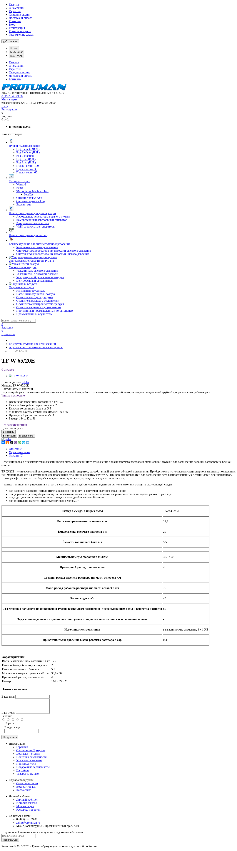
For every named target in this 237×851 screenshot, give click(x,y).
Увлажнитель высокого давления (37, 270)
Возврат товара (26, 786)
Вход (12, 24)
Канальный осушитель (30, 290)
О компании (16, 7)
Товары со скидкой (28, 773)
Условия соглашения (29, 760)
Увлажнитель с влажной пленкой (37, 274)
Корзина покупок (20, 31)
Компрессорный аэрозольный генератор (41, 219)
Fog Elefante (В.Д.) (27, 149)
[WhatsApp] (19, 442)
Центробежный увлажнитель (34, 280)
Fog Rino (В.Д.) (26, 159)
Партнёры (22, 770)
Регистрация (17, 27)
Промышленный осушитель (34, 314)
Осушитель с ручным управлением (38, 307)
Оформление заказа (21, 34)
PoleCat (28, 194)
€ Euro (13, 48)
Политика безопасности (31, 757)
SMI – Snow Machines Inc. (32, 191)
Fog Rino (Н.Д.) (26, 162)
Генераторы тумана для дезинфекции (32, 343)
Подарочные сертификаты (33, 767)
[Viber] (15, 442)
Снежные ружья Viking (30, 201)
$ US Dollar (16, 52)
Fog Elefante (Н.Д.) (28, 152)
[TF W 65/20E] (18, 375)
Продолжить (10, 737)
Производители (26, 763)
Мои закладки (25, 806)
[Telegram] (27, 442)
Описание (15, 448)
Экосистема (23, 204)
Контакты (15, 21)
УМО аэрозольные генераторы (35, 226)
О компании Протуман (30, 750)
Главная (14, 4)
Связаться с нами (27, 783)
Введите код (12, 727)
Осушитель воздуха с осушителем (37, 300)
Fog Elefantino (25, 155)
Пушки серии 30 (26, 169)
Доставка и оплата (20, 17)
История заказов (26, 802)
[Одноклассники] (7, 442)
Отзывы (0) (16, 455)
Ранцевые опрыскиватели (32, 223)
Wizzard (21, 184)
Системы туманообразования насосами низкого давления (52, 254)
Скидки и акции (19, 14)
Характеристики (19, 452)
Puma (19, 187)
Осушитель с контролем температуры (40, 304)
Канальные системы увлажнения (37, 247)
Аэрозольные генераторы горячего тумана (43, 216)
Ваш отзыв (8, 712)
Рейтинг (6, 716)
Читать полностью (13, 395)
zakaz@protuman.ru (28, 822)
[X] (11, 442)
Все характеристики (14, 424)
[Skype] (23, 442)
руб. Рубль (16, 55)
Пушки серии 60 (26, 172)
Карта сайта (23, 790)
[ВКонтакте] (3, 442)
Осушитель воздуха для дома (34, 297)
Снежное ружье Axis (29, 197)
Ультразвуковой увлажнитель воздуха (40, 277)
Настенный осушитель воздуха (36, 294)
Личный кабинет (27, 799)
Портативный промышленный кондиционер (44, 310)
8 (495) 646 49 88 (12, 96)
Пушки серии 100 (27, 165)
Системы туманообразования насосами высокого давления (53, 250)
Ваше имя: (8, 696)
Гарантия (15, 11)
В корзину (8, 431)
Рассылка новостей (28, 809)
